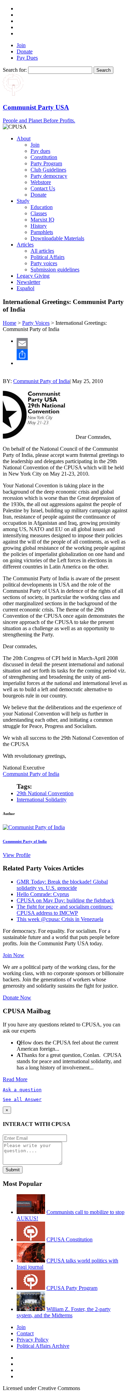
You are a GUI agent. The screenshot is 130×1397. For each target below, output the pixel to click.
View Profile (17, 855)
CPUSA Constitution (69, 1239)
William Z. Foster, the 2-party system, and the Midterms (64, 1312)
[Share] (72, 354)
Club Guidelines (48, 170)
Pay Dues (27, 58)
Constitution (44, 157)
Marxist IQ (42, 220)
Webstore (41, 182)
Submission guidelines (55, 269)
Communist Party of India (41, 381)
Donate (25, 51)
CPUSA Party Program (71, 1288)
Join (21, 45)
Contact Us (43, 188)
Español (25, 288)
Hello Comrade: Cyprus (43, 894)
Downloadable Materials (57, 238)
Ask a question (22, 1089)
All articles (42, 251)
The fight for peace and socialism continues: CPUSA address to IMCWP (65, 910)
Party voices (44, 263)
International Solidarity (42, 799)
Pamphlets (42, 232)
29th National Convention (45, 793)
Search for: (15, 70)
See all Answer (22, 1099)
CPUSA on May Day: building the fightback (65, 900)
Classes (39, 213)
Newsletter (28, 282)
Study (23, 201)
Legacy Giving (33, 276)
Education (42, 207)
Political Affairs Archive (43, 1346)
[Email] (72, 343)
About (24, 138)
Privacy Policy (33, 1340)
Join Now (13, 955)
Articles (25, 245)
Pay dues (40, 151)
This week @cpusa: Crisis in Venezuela (60, 919)
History (39, 226)
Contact (25, 1333)
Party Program (46, 163)
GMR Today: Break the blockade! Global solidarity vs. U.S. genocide (62, 885)
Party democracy (49, 176)
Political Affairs (47, 257)
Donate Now (17, 997)
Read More (15, 1079)
